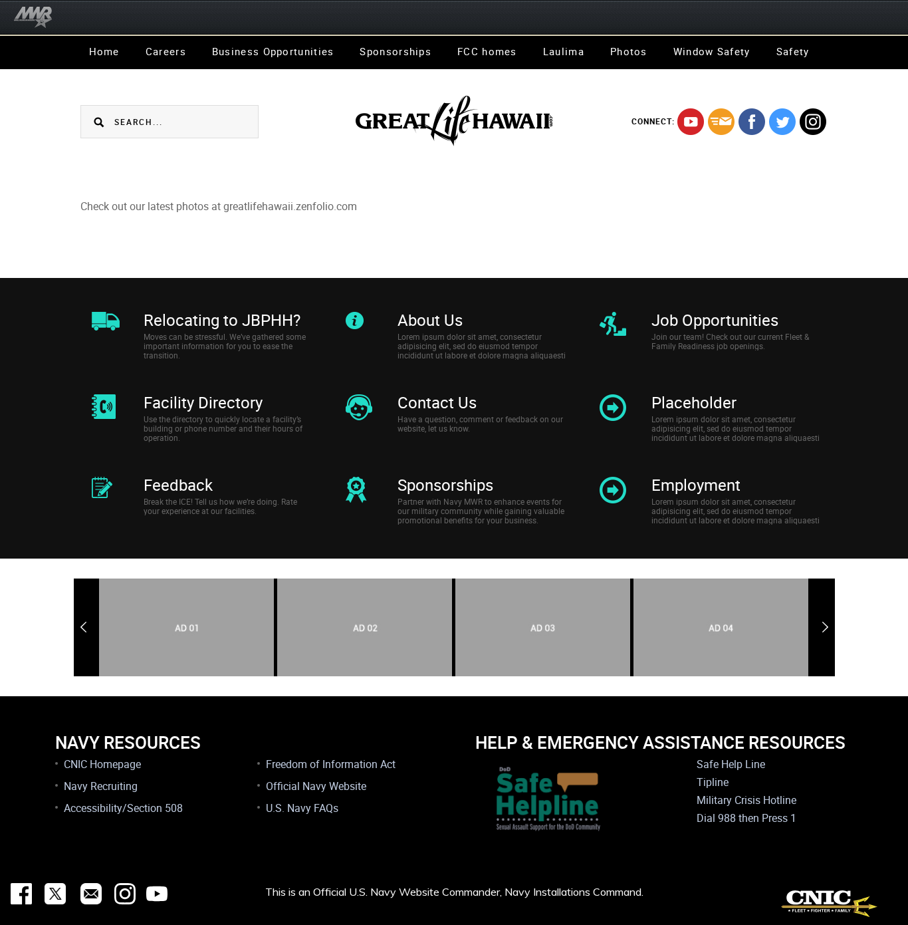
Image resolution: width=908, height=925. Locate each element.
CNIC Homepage (102, 764)
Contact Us (437, 402)
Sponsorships (395, 51)
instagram (813, 121)
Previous (83, 627)
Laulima (563, 51)
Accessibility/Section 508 (123, 808)
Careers (166, 51)
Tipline (713, 782)
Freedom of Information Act (331, 764)
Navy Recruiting (101, 786)
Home (104, 51)
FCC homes (487, 51)
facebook (751, 121)
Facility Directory (203, 402)
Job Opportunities (714, 319)
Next (825, 627)
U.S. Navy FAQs (302, 808)
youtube (690, 121)
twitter (782, 121)
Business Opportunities (273, 51)
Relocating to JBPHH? (222, 319)
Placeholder (694, 402)
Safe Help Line (731, 764)
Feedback (178, 484)
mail (721, 121)
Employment (695, 484)
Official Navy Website (316, 786)
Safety (793, 51)
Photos (628, 51)
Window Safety (711, 51)
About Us (430, 319)
